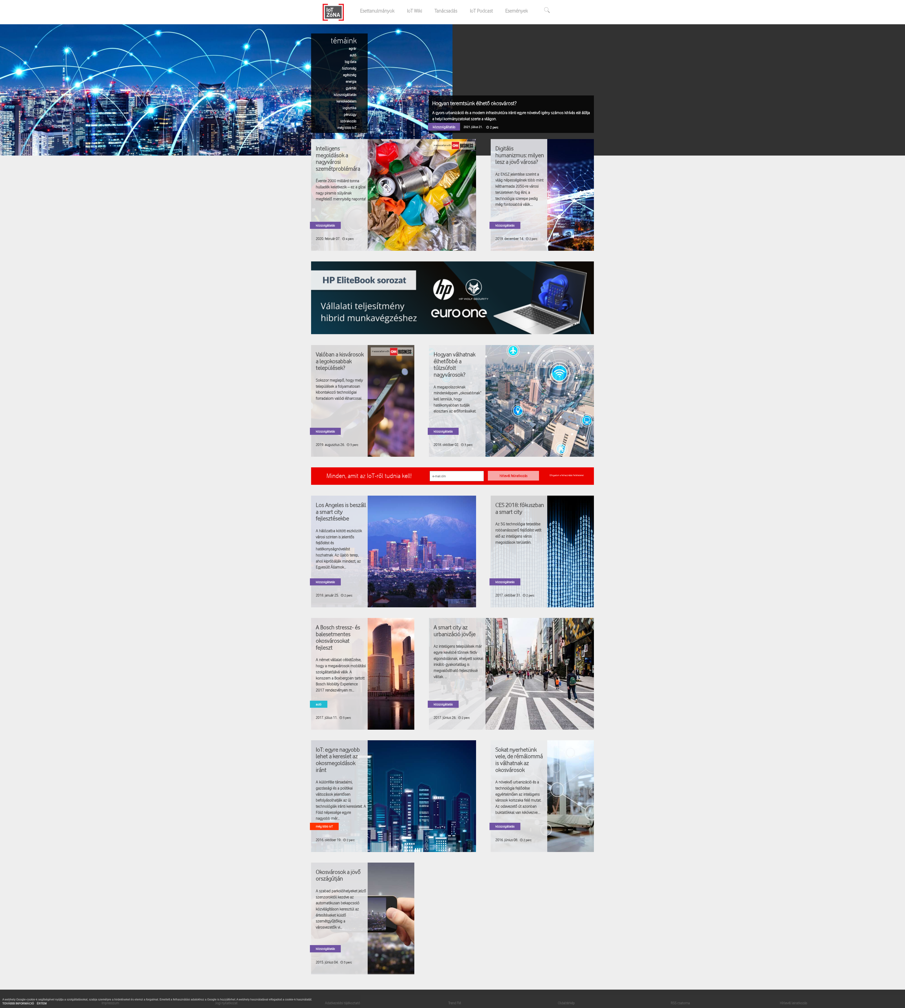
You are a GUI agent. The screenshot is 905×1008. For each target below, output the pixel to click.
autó (353, 55)
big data (350, 61)
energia (351, 81)
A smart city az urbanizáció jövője (455, 630)
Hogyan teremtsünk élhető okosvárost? (474, 103)
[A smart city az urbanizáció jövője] (511, 673)
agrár (352, 48)
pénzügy (350, 114)
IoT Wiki (414, 11)
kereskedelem (346, 101)
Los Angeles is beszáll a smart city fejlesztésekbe (341, 512)
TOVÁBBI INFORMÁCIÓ (18, 1003)
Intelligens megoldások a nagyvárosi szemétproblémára (338, 158)
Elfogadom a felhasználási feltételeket (567, 475)
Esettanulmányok (377, 11)
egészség (349, 74)
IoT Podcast (481, 11)
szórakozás (348, 121)
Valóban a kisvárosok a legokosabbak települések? (340, 361)
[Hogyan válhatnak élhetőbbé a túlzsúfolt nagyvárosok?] (511, 401)
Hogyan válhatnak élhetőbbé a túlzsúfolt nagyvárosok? (454, 364)
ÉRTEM (42, 1003)
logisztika (349, 107)
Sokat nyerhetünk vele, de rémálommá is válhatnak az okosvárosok (519, 759)
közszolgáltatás (345, 94)
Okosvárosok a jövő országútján (338, 875)
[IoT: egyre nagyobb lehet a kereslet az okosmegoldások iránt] (394, 796)
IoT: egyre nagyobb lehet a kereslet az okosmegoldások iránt (338, 759)
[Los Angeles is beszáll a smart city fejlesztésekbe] (394, 551)
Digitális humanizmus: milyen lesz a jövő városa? (519, 155)
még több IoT (346, 127)
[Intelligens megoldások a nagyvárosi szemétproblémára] (394, 194)
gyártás (351, 88)
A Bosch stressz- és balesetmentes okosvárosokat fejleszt (338, 637)
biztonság (349, 68)
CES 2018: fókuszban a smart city (519, 508)
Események (516, 11)
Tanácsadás (446, 11)
